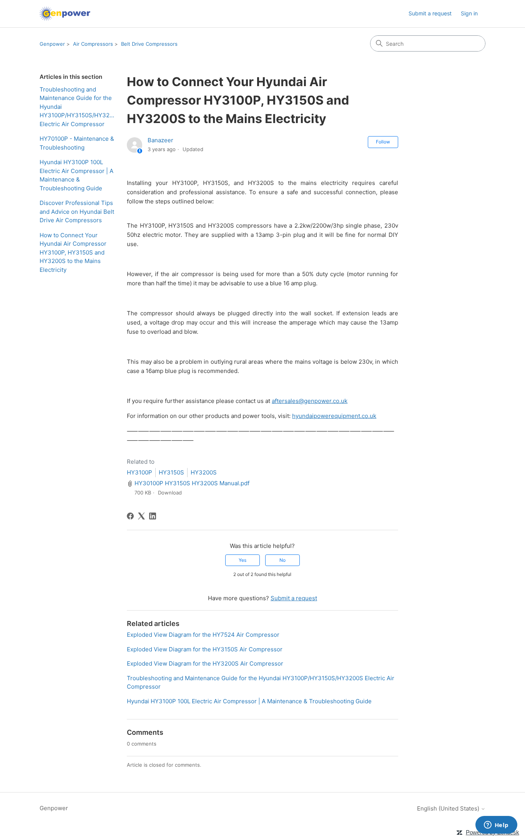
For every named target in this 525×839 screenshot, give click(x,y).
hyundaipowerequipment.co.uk (334, 416)
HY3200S (204, 472)
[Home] (65, 14)
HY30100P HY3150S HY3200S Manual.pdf (192, 483)
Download (170, 492)
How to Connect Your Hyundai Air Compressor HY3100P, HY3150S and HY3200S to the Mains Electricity (73, 252)
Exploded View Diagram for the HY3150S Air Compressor (204, 649)
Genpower (52, 44)
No (282, 560)
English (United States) (449, 808)
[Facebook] (130, 516)
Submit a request (430, 13)
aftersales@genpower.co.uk (309, 401)
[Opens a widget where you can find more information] (496, 825)
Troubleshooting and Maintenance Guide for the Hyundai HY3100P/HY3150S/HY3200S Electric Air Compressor (77, 107)
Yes (242, 560)
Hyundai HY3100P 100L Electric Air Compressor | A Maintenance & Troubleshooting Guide (76, 175)
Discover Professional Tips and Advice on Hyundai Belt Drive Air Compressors (77, 211)
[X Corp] (141, 516)
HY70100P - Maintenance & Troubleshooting (77, 143)
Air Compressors (93, 44)
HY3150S (171, 472)
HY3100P (139, 472)
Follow (383, 142)
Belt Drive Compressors (149, 44)
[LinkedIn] (152, 516)
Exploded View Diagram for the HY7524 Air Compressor (203, 634)
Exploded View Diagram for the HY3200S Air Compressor (205, 663)
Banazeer (160, 140)
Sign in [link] (469, 13)
